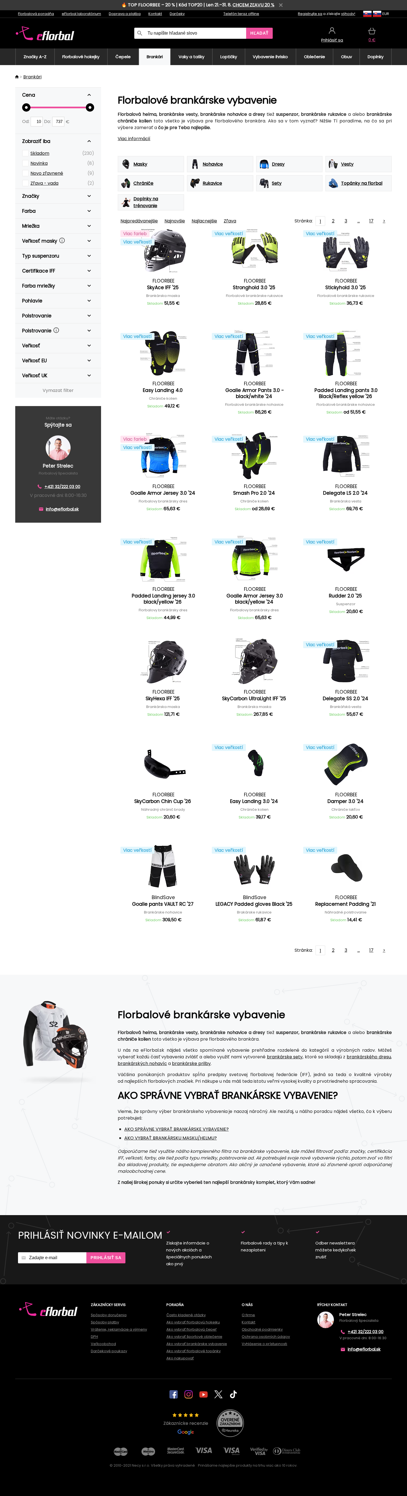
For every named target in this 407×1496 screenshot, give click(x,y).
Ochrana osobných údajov (266, 1336)
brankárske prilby (191, 1063)
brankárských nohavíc (142, 1063)
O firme (248, 1315)
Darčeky (177, 13)
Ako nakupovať (180, 1358)
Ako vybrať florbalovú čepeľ (191, 1329)
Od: (26, 121)
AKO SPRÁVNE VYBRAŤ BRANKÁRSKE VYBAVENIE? (176, 1129)
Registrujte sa (310, 13)
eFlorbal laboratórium (81, 13)
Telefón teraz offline (241, 13)
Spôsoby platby (105, 1322)
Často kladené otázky (186, 1315)
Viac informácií (134, 138)
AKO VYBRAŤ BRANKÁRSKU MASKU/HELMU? (170, 1138)
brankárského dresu (369, 1057)
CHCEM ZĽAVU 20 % (253, 5)
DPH (94, 1336)
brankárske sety (285, 1057)
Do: (48, 121)
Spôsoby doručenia (109, 1315)
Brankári (32, 77)
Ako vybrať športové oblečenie (194, 1336)
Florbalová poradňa (36, 13)
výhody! (348, 13)
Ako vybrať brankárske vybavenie (196, 1343)
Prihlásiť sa (106, 1257)
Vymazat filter (58, 390)
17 (371, 221)
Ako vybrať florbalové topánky (193, 1351)
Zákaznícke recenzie (185, 1423)
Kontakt (155, 13)
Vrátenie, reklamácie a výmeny (119, 1329)
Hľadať (259, 33)
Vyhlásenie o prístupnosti (264, 1343)
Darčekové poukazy (109, 1351)
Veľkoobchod (103, 1343)
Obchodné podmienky (262, 1329)
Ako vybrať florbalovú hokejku (193, 1322)
